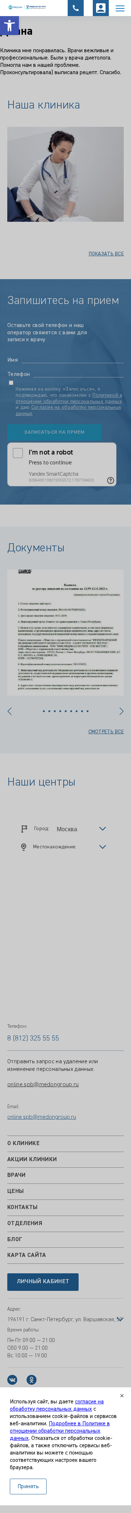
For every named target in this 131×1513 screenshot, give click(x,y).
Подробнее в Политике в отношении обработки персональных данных (60, 1431)
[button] (9, 25)
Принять (28, 1487)
